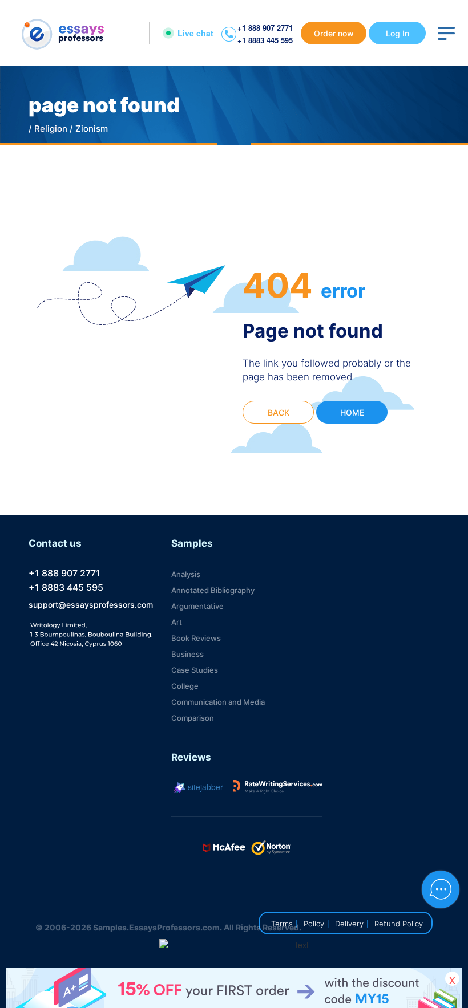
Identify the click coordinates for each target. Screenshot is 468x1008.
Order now (334, 33)
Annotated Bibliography (213, 590)
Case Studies (194, 669)
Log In (397, 33)
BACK (278, 412)
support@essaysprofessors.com (91, 604)
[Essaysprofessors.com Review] (277, 787)
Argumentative (197, 606)
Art (176, 622)
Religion (50, 128)
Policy (314, 923)
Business (187, 654)
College (185, 685)
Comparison (192, 717)
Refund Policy (398, 923)
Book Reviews (196, 638)
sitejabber (204, 786)
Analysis (185, 574)
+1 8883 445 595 (265, 40)
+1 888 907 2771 (265, 27)
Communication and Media (218, 701)
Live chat (195, 33)
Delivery (349, 923)
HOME (352, 412)
